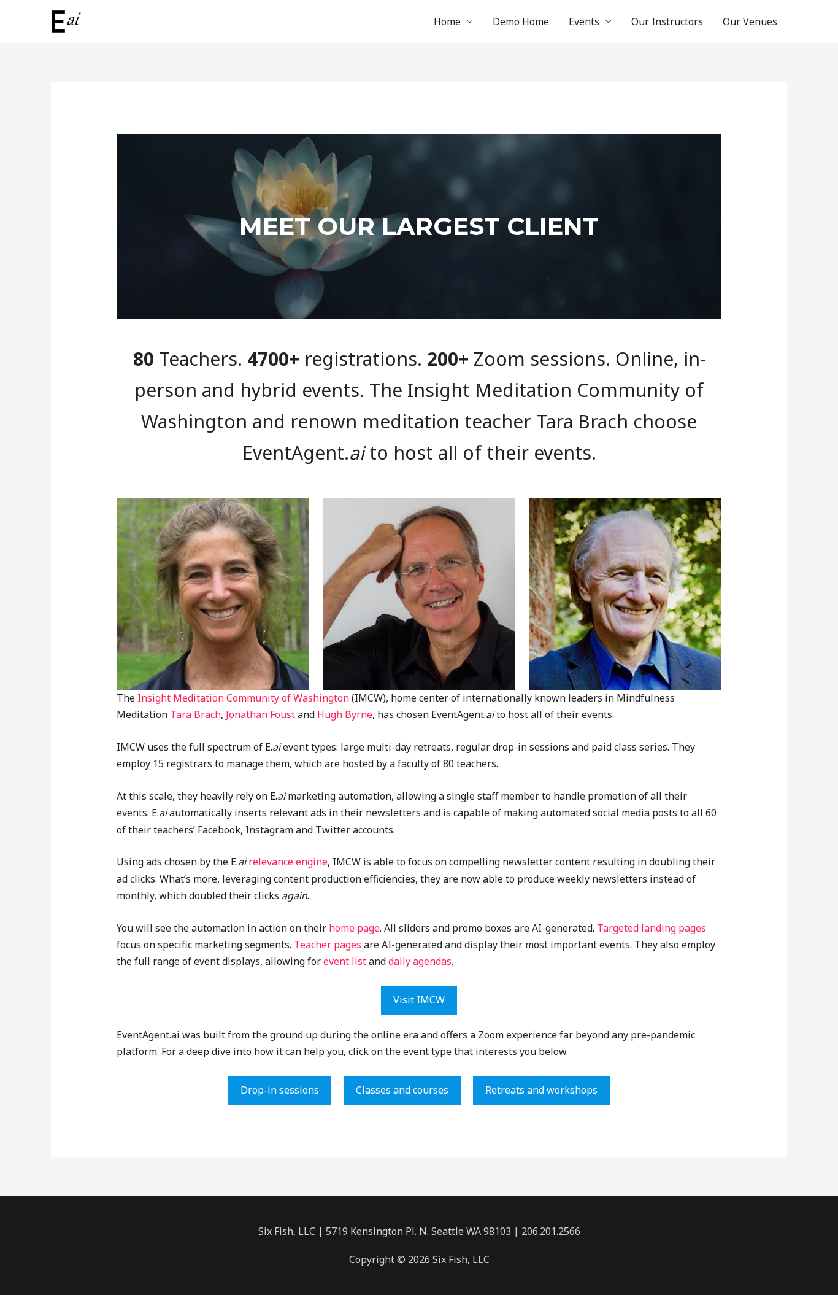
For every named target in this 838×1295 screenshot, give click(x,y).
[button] (419, 1000)
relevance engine (288, 861)
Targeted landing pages (651, 928)
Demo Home (521, 21)
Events (584, 21)
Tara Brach (195, 714)
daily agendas (420, 961)
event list (344, 961)
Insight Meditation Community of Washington (243, 698)
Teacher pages (327, 944)
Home (447, 21)
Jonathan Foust (259, 714)
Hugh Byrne (344, 714)
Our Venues (750, 21)
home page (354, 928)
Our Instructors (667, 21)
